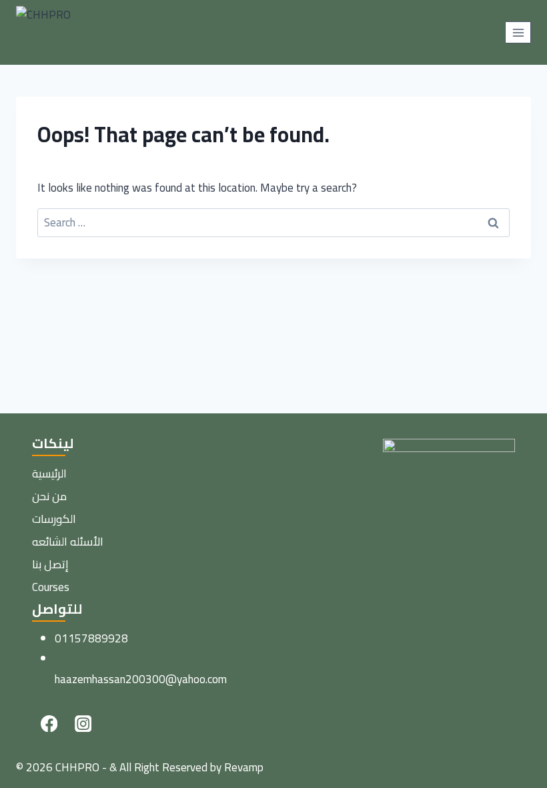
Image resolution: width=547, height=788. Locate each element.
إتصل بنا (50, 564)
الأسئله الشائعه (67, 541)
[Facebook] (49, 724)
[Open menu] (518, 32)
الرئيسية (49, 473)
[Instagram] (83, 724)
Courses (50, 587)
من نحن (49, 496)
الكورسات (54, 519)
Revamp (243, 767)
